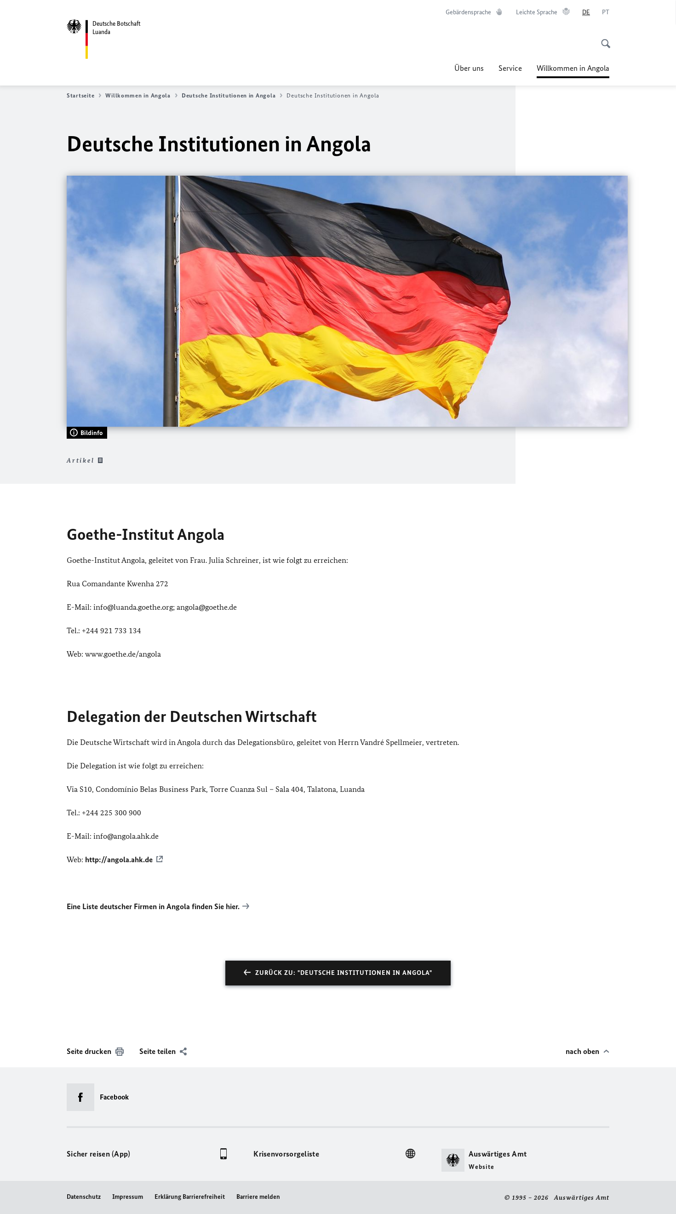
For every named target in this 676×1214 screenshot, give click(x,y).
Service (510, 68)
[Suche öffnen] (603, 38)
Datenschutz (84, 1197)
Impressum (127, 1197)
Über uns (469, 68)
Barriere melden (258, 1197)
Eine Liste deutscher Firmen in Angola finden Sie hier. (153, 906)
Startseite (80, 95)
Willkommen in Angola (573, 70)
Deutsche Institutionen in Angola (228, 95)
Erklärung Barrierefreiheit (190, 1197)
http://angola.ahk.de (119, 859)
